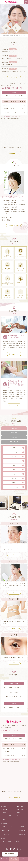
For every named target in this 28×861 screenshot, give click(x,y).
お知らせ (5, 819)
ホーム (4, 806)
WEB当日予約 (5, 859)
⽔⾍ (14, 469)
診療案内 (5, 823)
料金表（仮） (20, 809)
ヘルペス (14, 478)
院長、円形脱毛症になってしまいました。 (15, 687)
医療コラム (6, 838)
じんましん (14, 461)
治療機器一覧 (22, 834)
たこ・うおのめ (14, 487)
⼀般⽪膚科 (21, 826)
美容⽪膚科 (20, 806)
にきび (14, 456)
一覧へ (13, 554)
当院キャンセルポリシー (9, 826)
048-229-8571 (11, 88)
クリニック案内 (7, 816)
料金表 (4, 812)
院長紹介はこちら (13, 225)
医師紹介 (19, 812)
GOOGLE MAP (13, 153)
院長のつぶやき (14, 683)
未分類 (14, 703)
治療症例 (5, 809)
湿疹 (14, 448)
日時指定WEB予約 (15, 859)
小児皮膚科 (6, 834)
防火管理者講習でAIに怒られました (14, 696)
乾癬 (14, 465)
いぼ (14, 474)
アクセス (24, 859)
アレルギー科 (22, 830)
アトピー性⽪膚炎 (14, 452)
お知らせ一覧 (13, 77)
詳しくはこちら (13, 354)
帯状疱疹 (14, 482)
